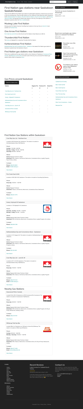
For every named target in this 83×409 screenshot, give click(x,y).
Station (7, 86)
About (25, 2)
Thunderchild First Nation (28, 17)
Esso (8, 370)
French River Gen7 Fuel (61, 91)
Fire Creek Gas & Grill (10, 94)
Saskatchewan (10, 394)
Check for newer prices (11, 82)
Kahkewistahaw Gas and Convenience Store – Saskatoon (18, 46)
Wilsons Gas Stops (11, 380)
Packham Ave (13, 27)
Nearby (75, 2)
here (23, 57)
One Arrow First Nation (40, 17)
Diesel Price (50, 87)
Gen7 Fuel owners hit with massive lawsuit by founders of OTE (70, 54)
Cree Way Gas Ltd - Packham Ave (13, 91)
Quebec (8, 393)
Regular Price (35, 87)
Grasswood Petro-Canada (11, 108)
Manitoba (9, 388)
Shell (8, 376)
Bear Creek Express (60, 87)
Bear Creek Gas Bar (60, 84)
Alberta (8, 386)
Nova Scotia (9, 390)
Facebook (59, 375)
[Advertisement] (29, 69)
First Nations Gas (10, 2)
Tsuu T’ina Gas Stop (60, 94)
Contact (30, 2)
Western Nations (10, 379)
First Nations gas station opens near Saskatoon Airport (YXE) (70, 66)
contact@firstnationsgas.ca (66, 373)
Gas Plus (8, 371)
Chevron (8, 368)
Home (18, 2)
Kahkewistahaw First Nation (14, 17)
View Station (9, 170)
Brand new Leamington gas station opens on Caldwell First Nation (65, 34)
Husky (8, 40)
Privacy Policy (43, 404)
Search (69, 2)
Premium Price (42, 87)
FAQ (22, 2)
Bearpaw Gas (59, 105)
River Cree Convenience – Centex (64, 102)
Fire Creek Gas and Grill (10, 34)
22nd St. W (44, 26)
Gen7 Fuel (9, 372)
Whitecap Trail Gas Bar (16, 55)
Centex (8, 367)
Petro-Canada (22, 20)
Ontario (8, 391)
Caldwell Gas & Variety (61, 81)
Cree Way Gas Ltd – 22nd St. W (12, 105)
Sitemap (49, 404)
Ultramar (9, 378)
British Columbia (10, 387)
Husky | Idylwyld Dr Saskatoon (12, 97)
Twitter (58, 376)
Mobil (8, 374)
